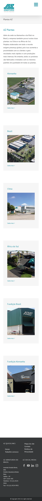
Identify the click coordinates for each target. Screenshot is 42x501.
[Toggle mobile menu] (36, 4)
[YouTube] (28, 465)
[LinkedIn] (32, 465)
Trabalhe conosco (11, 452)
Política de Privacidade (28, 450)
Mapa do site (29, 444)
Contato (27, 446)
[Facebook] (24, 465)
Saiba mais (10, 108)
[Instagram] (37, 465)
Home (7, 449)
